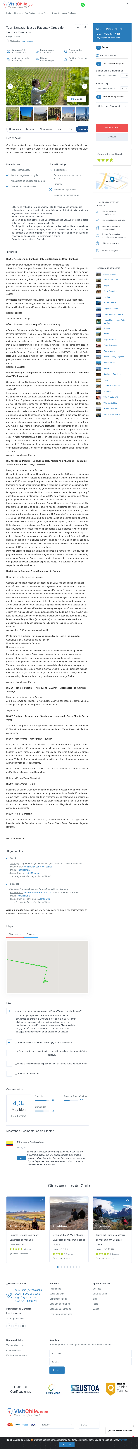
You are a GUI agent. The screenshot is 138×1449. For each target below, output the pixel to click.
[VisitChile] (19, 5)
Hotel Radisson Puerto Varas (37, 892)
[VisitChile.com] (27, 1412)
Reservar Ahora (112, 127)
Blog (95, 1299)
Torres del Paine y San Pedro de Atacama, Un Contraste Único (110, 1240)
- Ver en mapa (27, 41)
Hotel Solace (46, 867)
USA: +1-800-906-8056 (27, 1293)
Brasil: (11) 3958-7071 (27, 1301)
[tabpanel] (25, 1229)
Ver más (123, 1440)
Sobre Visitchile (57, 1294)
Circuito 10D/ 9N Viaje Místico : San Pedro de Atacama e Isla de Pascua (69, 1240)
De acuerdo (67, 1444)
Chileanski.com (13, 1350)
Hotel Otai (45, 899)
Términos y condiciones (60, 1314)
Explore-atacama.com (16, 1355)
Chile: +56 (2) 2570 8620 (28, 1290)
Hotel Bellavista (31, 867)
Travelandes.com (14, 1345)
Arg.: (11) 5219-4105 (26, 1297)
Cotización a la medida (60, 1309)
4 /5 (21, 1158)
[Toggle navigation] (133, 4)
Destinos (97, 1289)
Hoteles (31, 934)
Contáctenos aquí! (58, 1299)
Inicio (8, 13)
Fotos (95, 1304)
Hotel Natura (24, 870)
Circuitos (17, 13)
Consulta (112, 137)
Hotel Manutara (32, 873)
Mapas (96, 1309)
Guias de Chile (100, 1294)
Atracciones (16, 934)
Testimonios (55, 1289)
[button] (127, 5)
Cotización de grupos (59, 1304)
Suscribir (57, 1370)
